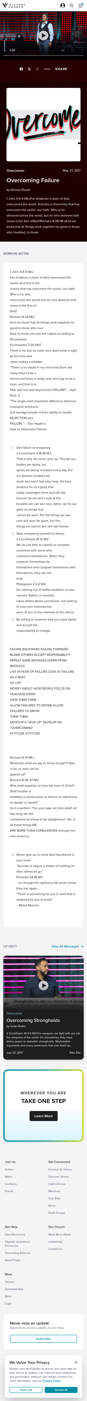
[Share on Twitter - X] (29, 69)
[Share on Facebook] (21, 69)
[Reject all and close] (75, 1362)
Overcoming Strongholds (33, 1020)
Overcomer (15, 170)
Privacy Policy (51, 1381)
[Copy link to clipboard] (37, 69)
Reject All (26, 1390)
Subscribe (43, 1338)
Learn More (43, 1116)
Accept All (61, 1390)
